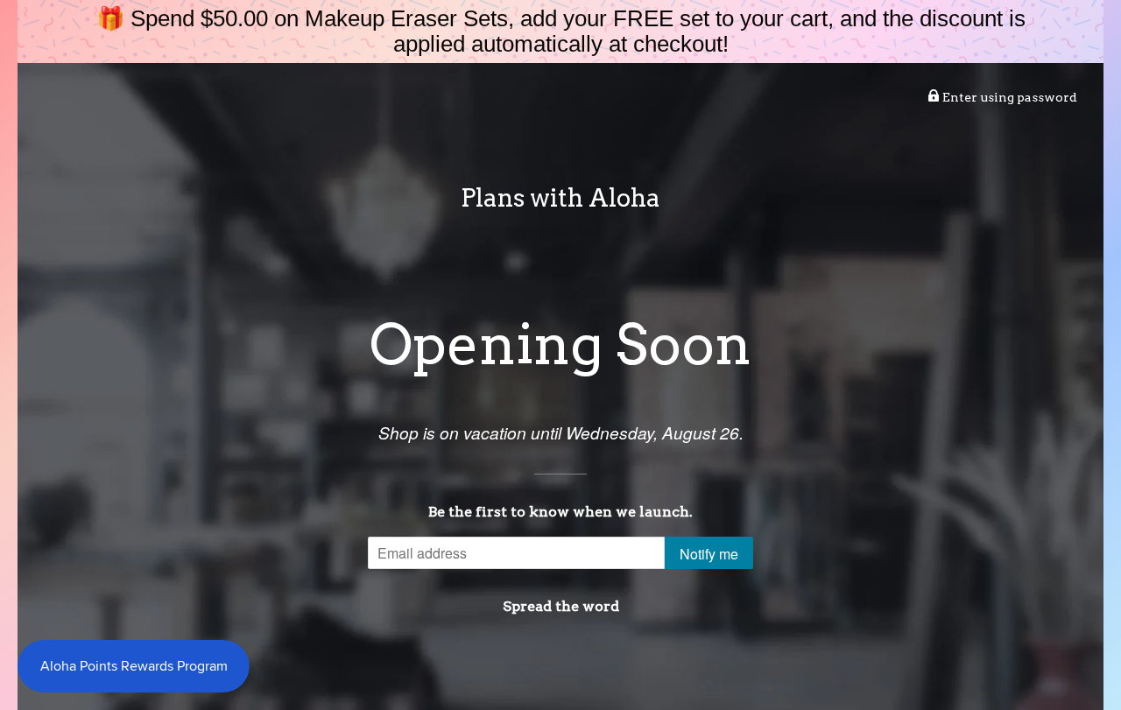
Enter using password (1008, 97)
